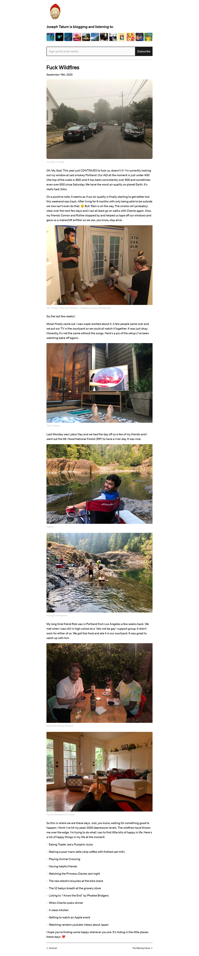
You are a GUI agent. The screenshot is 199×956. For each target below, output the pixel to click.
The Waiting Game (141, 948)
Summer (53, 948)
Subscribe (143, 51)
